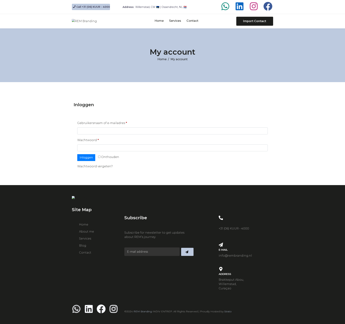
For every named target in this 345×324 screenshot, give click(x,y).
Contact (192, 20)
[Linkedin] (239, 6)
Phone (223, 222)
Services (175, 20)
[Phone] (221, 218)
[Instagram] (253, 6)
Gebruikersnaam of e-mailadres (107, 122)
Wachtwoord (93, 139)
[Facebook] (267, 6)
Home (159, 20)
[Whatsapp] (225, 6)
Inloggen (86, 157)
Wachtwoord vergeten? (95, 166)
